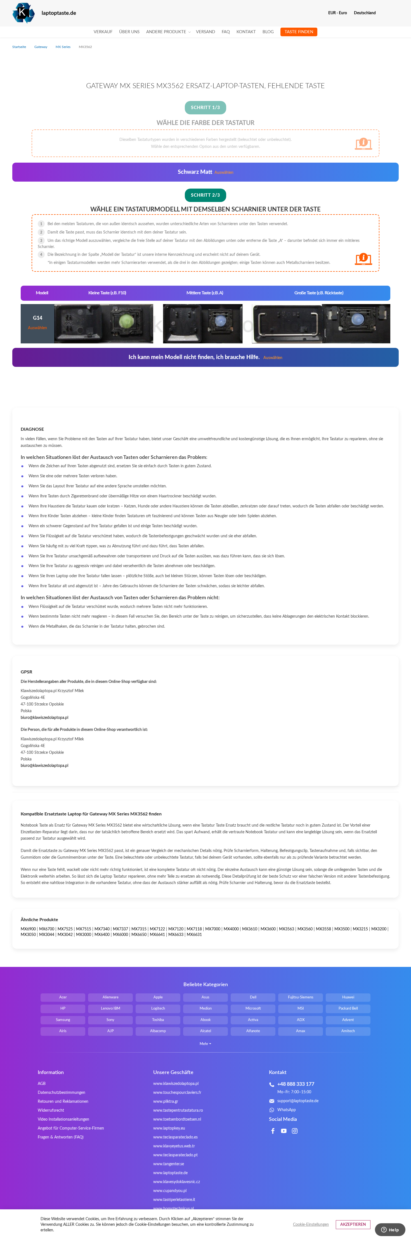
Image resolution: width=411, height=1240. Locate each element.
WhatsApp (286, 1110)
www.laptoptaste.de (170, 1173)
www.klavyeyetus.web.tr (174, 1146)
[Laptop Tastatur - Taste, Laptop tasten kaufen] (23, 13)
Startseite (19, 47)
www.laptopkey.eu (169, 1128)
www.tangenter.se (168, 1164)
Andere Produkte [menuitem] (166, 32)
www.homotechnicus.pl (173, 1209)
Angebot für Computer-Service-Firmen (71, 1128)
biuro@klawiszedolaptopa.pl (44, 718)
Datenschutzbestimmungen (61, 1093)
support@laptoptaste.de (297, 1101)
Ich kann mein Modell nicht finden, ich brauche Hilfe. (205, 357)
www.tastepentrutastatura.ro (178, 1111)
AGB (42, 1084)
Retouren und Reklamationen (63, 1102)
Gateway (41, 47)
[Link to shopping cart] (383, 13)
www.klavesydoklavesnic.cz (176, 1182)
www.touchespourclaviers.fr (177, 1093)
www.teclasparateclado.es (175, 1137)
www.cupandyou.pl (169, 1191)
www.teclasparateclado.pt (175, 1155)
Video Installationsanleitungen (63, 1119)
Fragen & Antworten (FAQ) (61, 1137)
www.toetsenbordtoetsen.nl (177, 1119)
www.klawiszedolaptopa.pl (176, 1084)
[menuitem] (103, 32)
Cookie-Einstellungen (311, 1225)
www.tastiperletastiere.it (174, 1200)
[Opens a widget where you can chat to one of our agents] (390, 1230)
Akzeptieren (353, 1225)
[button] (339, 13)
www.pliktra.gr (165, 1102)
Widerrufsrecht (51, 1111)
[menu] (205, 32)
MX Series (63, 47)
